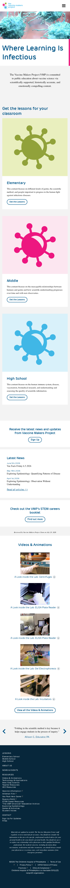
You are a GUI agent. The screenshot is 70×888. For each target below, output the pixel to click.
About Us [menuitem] (7, 765)
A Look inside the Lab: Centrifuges (33, 576)
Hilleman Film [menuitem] (8, 794)
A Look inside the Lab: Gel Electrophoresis (33, 668)
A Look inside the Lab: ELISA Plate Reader (33, 607)
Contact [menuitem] (6, 815)
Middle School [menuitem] (8, 759)
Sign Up (35, 439)
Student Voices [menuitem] (9, 810)
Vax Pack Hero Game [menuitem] (11, 796)
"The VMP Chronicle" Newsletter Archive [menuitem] (20, 804)
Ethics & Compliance (41, 868)
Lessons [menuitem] (6, 753)
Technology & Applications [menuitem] (14, 780)
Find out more (35, 519)
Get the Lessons (17, 201)
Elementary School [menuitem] (11, 756)
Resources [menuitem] (8, 775)
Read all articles (17, 489)
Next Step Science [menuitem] (10, 782)
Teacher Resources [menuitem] (10, 785)
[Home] (12, 5)
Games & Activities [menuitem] (11, 808)
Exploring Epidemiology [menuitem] (13, 806)
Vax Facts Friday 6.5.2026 (19, 465)
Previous (7, 734)
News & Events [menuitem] (10, 770)
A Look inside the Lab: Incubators (33, 699)
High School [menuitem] (8, 761)
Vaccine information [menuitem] (11, 791)
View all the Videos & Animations (35, 710)
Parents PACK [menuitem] (8, 799)
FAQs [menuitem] (4, 821)
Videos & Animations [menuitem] (11, 778)
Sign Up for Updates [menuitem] (11, 818)
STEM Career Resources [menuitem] (13, 801)
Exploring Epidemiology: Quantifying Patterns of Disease (33, 473)
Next (64, 734)
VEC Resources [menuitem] (9, 787)
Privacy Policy (25, 865)
